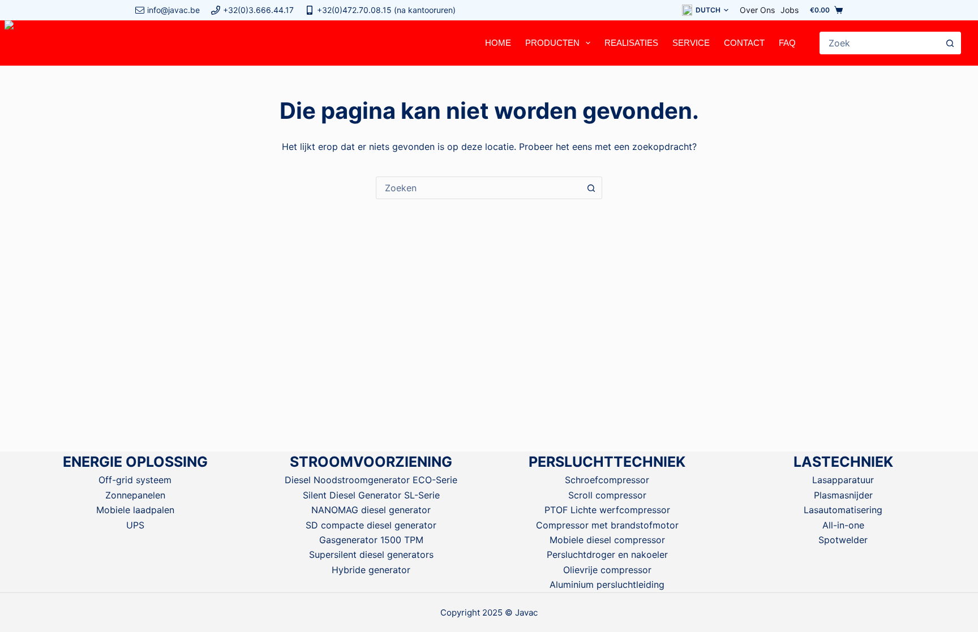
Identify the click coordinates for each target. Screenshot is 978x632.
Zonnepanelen (135, 495)
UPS (135, 525)
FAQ (787, 43)
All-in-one (843, 525)
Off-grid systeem (134, 479)
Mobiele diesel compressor (607, 539)
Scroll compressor (607, 495)
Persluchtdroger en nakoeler (607, 554)
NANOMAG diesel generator (371, 509)
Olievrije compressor (607, 569)
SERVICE (691, 43)
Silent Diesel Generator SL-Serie (371, 495)
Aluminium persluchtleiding (607, 584)
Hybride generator (371, 569)
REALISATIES (631, 43)
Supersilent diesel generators (371, 554)
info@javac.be (173, 10)
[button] (705, 10)
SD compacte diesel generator (371, 525)
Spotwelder (843, 539)
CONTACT (744, 43)
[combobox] (879, 43)
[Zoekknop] (949, 43)
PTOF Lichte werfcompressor (607, 509)
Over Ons (757, 10)
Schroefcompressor (607, 479)
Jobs (789, 10)
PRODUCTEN (552, 43)
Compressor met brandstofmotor (607, 525)
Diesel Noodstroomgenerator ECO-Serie (371, 479)
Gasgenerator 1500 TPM (371, 539)
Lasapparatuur (843, 479)
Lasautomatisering (843, 509)
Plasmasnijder (843, 495)
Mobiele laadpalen (135, 509)
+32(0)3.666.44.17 (258, 10)
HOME (498, 43)
